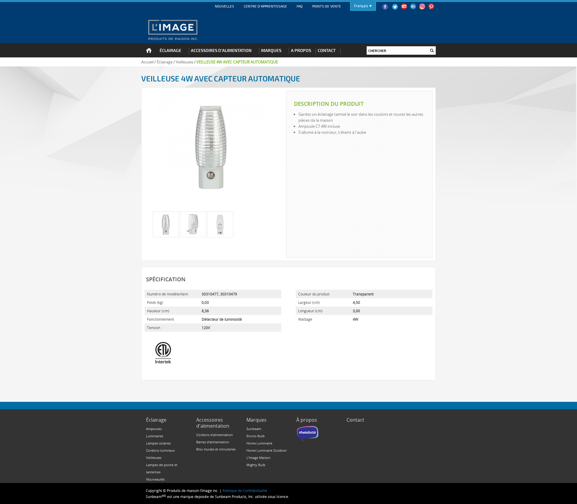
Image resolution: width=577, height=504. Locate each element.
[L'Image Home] (172, 29)
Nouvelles (224, 6)
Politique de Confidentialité (244, 490)
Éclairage (164, 62)
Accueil (147, 62)
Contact (355, 420)
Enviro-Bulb (255, 436)
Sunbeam (253, 428)
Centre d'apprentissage (265, 6)
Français (361, 5)
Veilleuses (184, 62)
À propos (306, 420)
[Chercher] (432, 50)
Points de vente (326, 6)
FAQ (300, 6)
